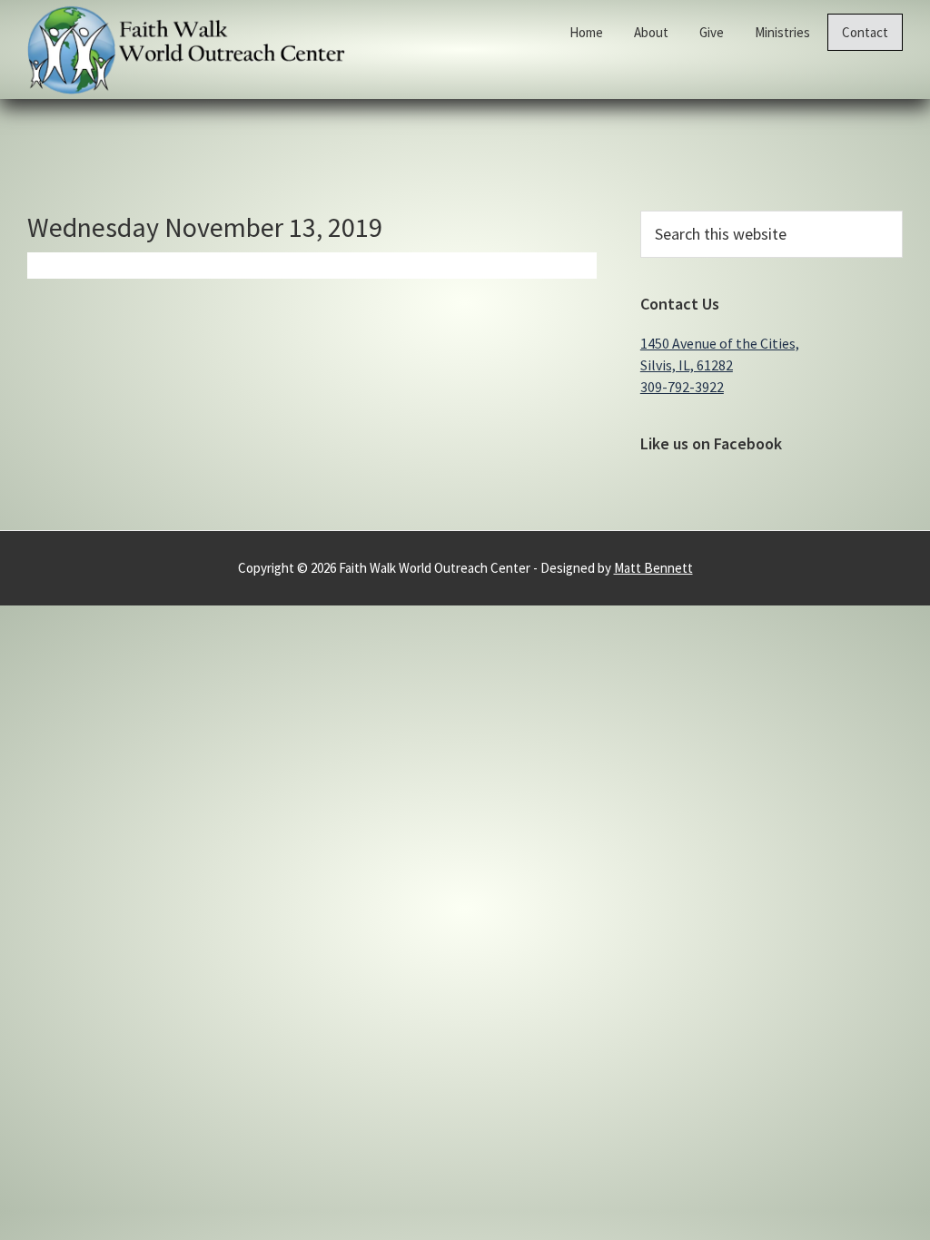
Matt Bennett (653, 567)
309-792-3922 (682, 387)
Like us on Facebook (711, 443)
